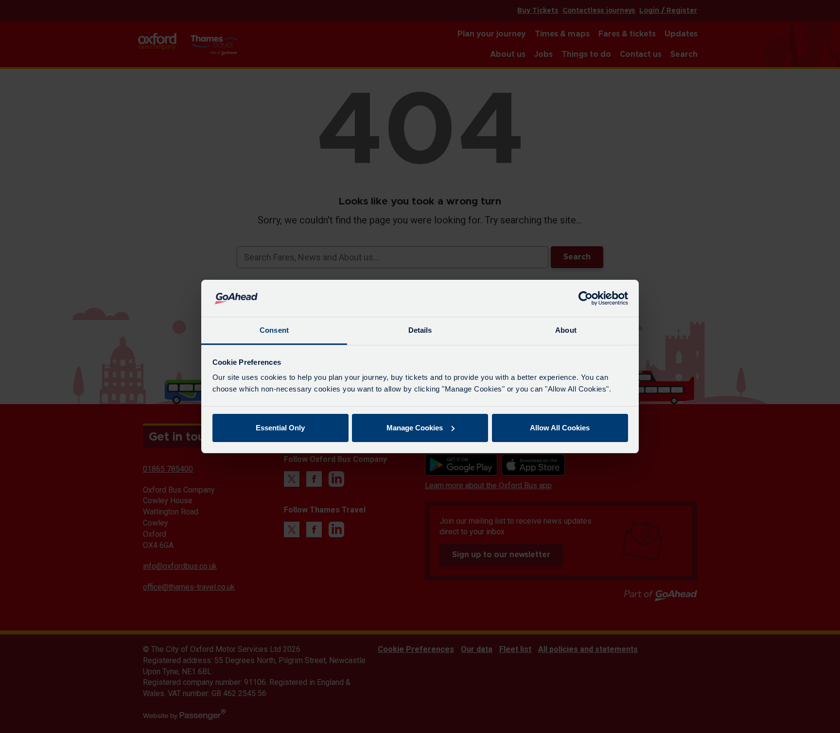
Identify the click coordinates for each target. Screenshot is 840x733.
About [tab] (566, 330)
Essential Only (280, 428)
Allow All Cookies (560, 428)
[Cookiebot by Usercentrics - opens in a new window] (585, 298)
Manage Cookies (414, 428)
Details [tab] (420, 330)
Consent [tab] (274, 330)
